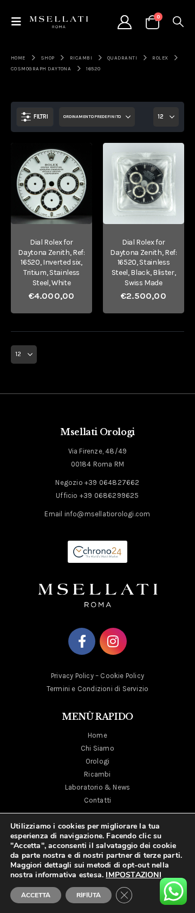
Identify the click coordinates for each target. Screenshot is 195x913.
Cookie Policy (122, 676)
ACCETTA (35, 895)
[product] (51, 183)
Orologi (97, 761)
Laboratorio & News (98, 787)
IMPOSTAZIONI (133, 875)
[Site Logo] (58, 22)
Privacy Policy (72, 676)
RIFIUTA (88, 895)
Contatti (98, 800)
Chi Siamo (97, 748)
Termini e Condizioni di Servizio (97, 689)
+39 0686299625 (109, 495)
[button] (19, 21)
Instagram (113, 641)
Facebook (81, 641)
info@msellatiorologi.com (107, 514)
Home (97, 735)
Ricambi (97, 774)
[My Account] (124, 22)
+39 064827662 (112, 482)
